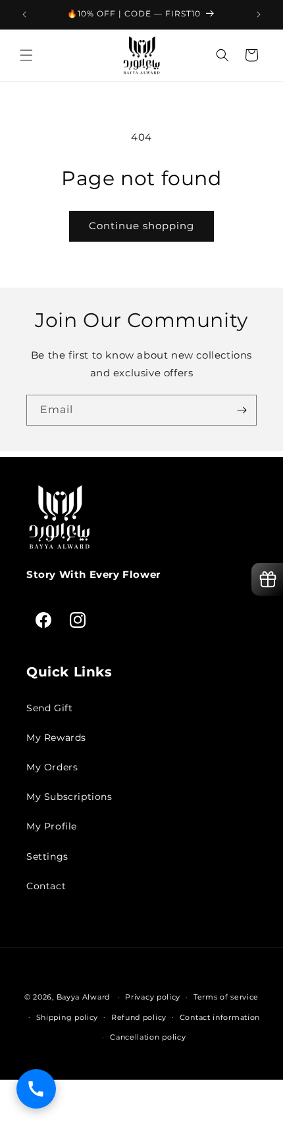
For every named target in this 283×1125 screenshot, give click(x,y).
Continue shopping (141, 225)
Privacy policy (152, 997)
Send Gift (49, 708)
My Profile (51, 826)
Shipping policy (67, 1017)
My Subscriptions (69, 797)
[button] (26, 55)
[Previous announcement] (24, 14)
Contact (46, 886)
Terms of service (226, 997)
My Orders (52, 767)
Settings (47, 856)
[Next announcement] (258, 14)
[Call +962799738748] (36, 1089)
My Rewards (56, 737)
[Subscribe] (241, 410)
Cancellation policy (148, 1037)
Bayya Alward (83, 997)
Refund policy (139, 1017)
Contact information (220, 1017)
